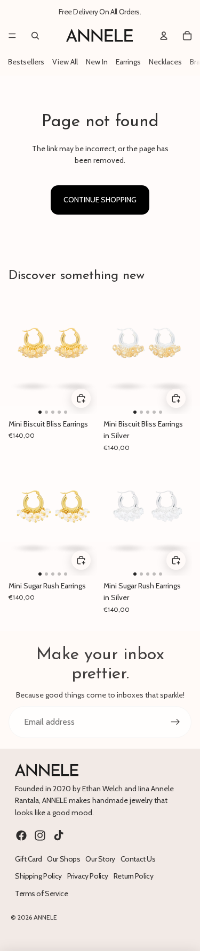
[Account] (163, 35)
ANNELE (45, 917)
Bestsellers (26, 62)
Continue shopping (100, 199)
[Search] (35, 35)
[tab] (40, 411)
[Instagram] (40, 835)
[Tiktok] (58, 835)
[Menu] (12, 35)
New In (97, 62)
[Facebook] (21, 835)
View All (65, 62)
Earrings (128, 62)
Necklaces (165, 62)
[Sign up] (175, 722)
